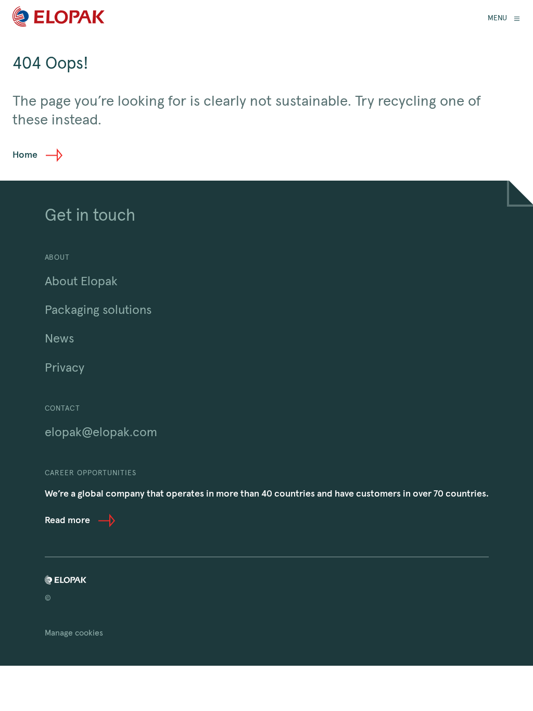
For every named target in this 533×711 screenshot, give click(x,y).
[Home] (58, 18)
